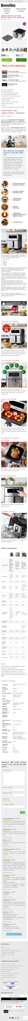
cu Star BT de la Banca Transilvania (17, 72)
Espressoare (7, 9)
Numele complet (7, 787)
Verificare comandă (5, 948)
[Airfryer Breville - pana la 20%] (14, 66)
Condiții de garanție (5, 971)
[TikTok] (12, 1018)
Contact (3, 956)
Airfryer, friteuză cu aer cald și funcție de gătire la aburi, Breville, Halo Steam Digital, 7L (11, 565)
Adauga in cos (7, 59)
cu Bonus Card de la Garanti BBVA (17, 80)
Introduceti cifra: (8, 804)
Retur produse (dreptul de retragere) (9, 973)
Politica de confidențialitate (7, 975)
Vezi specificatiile (20, 113)
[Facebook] (10, 1018)
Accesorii (21, 11)
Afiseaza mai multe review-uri (14, 934)
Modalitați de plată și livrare (7, 954)
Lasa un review (7, 770)
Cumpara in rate (22, 59)
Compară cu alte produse (8, 113)
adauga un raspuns (7, 826)
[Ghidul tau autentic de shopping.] (14, 1015)
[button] (25, 34)
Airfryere (7, 11)
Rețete (7, 13)
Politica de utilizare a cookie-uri (8, 977)
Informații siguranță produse (7, 969)
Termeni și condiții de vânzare (8, 963)
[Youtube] (18, 1018)
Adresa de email (7, 793)
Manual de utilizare (7, 110)
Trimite (22, 812)
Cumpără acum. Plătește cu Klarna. (9, 967)
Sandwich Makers (21, 9)
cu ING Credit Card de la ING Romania (15, 76)
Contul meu (4, 946)
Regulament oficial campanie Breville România (12, 965)
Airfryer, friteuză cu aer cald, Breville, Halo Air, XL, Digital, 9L (17, 565)
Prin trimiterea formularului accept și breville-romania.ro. (12, 1002)
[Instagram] (15, 1018)
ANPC (2, 979)
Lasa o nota (6, 799)
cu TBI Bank (12, 84)
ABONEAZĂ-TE (14, 998)
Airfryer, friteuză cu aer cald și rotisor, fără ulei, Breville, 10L (24, 565)
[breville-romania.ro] (8, 5)
